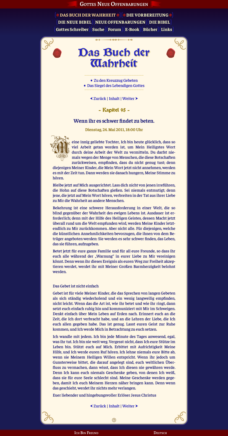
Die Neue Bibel (75, 22)
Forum (114, 29)
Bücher (150, 29)
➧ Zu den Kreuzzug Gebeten (114, 80)
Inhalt (114, 98)
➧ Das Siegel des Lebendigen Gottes (114, 85)
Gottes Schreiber (72, 29)
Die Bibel (159, 22)
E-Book (132, 29)
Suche (98, 29)
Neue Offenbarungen (120, 22)
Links (166, 29)
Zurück (98, 98)
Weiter (130, 98)
